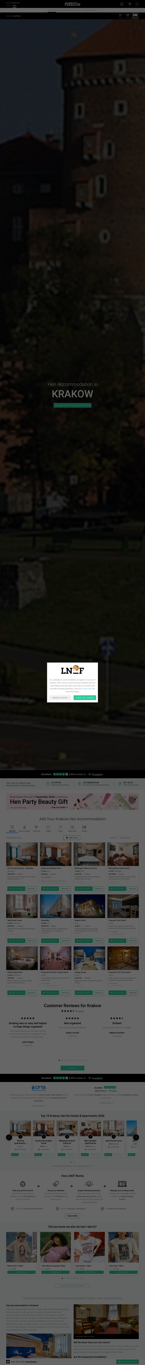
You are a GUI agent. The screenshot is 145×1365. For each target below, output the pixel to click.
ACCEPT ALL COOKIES (85, 698)
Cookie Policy (86, 688)
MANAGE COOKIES (60, 698)
